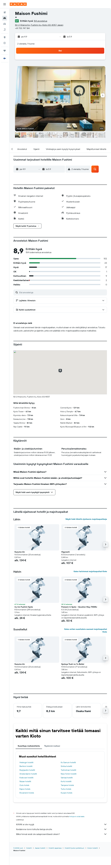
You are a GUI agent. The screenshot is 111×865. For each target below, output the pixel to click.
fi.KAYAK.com (18, 848)
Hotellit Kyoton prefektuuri (74, 848)
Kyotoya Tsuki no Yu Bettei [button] (72, 664)
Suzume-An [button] (19, 552)
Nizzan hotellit (25, 781)
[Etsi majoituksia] (4, 18)
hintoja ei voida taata (76, 816)
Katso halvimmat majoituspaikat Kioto (90, 571)
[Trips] (4, 50)
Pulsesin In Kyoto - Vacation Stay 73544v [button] (79, 607)
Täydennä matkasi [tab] (52, 746)
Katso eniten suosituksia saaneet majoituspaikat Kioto (85, 630)
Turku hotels (66, 789)
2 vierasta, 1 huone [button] (26, 43)
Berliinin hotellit (25, 766)
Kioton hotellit (92, 848)
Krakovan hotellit (26, 777)
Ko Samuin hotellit (68, 762)
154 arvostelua (40, 21)
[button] (5, 4)
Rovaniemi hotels (26, 793)
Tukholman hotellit (68, 770)
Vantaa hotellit (67, 777)
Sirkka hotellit (66, 766)
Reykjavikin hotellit (27, 770)
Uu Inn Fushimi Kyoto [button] (23, 607)
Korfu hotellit (66, 781)
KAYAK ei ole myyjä (25, 824)
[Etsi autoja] (4, 24)
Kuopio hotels (66, 793)
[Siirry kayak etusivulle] (18, 4)
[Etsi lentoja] (4, 12)
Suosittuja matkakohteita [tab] (29, 746)
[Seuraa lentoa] (4, 43)
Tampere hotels (67, 785)
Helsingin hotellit (26, 762)
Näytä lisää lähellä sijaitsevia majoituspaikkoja (86, 519)
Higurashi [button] (65, 552)
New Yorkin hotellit (68, 774)
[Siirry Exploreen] (4, 37)
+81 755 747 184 (22, 28)
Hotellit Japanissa (55, 848)
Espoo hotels (24, 789)
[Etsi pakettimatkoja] (4, 29)
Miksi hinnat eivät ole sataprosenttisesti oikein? (38, 834)
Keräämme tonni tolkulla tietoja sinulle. (34, 829)
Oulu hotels (24, 785)
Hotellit (29, 848)
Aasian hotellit (40, 848)
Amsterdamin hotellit (28, 774)
